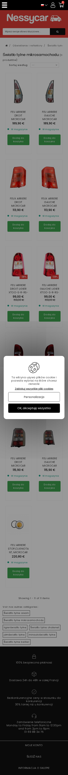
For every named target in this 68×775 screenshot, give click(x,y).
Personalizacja (34, 397)
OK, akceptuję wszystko (34, 408)
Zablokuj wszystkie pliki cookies (34, 388)
